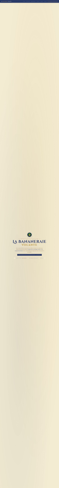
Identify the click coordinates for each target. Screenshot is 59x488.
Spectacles (28, 1)
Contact (45, 1)
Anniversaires (33, 1)
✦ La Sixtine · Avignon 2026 (52, 1)
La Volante (6, 1)
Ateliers (38, 1)
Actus (24, 1)
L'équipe (41, 1)
